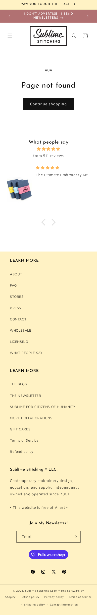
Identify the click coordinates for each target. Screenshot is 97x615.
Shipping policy (34, 604)
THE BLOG (18, 384)
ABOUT (16, 274)
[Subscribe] (74, 537)
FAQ (13, 285)
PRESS (15, 308)
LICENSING (19, 341)
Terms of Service (24, 440)
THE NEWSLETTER (25, 395)
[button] (9, 35)
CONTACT (18, 319)
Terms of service (80, 596)
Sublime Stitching (37, 590)
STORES (17, 296)
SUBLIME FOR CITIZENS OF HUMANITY (42, 407)
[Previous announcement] (9, 16)
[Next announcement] (87, 16)
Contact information (64, 604)
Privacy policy (54, 596)
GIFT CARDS (20, 429)
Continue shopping (48, 104)
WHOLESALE (20, 330)
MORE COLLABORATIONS (31, 418)
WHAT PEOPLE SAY (26, 353)
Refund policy (22, 451)
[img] (48, 149)
